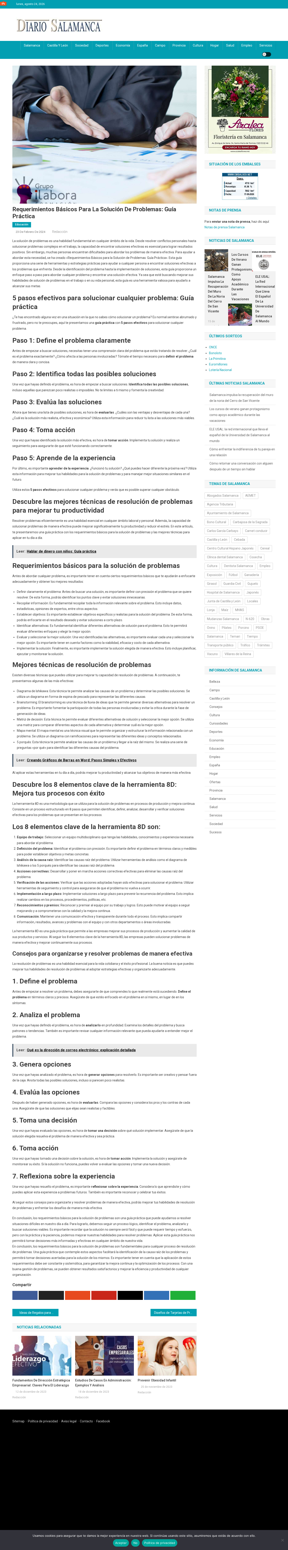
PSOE (260, 627)
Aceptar (121, 1543)
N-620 (250, 619)
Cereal (265, 548)
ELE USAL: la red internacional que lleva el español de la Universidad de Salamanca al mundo (263, 299)
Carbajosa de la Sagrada (250, 522)
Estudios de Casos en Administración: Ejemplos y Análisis (103, 1383)
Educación (21, 224)
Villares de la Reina (238, 654)
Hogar (214, 45)
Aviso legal (68, 1421)
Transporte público (220, 645)
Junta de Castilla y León (224, 601)
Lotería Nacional (220, 370)
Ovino (211, 627)
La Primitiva (217, 358)
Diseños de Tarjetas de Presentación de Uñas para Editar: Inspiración (175, 1312)
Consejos (216, 707)
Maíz (224, 610)
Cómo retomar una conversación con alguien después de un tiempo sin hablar (241, 466)
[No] (282, 1540)
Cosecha (256, 557)
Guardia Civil (232, 583)
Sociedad (81, 45)
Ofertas (214, 782)
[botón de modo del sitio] (266, 54)
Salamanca (32, 45)
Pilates (227, 627)
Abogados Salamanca (222, 495)
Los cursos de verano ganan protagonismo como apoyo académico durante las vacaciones (240, 277)
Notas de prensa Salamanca (225, 227)
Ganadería (251, 575)
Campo (160, 45)
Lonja (211, 610)
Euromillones (218, 364)
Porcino (243, 627)
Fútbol (233, 575)
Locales (252, 601)
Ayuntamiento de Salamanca (228, 513)
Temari (235, 636)
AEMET (250, 495)
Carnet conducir (256, 531)
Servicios (265, 45)
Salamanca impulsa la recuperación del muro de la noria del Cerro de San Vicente (216, 294)
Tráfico (245, 645)
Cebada (239, 539)
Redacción (60, 232)
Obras (265, 619)
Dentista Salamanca (238, 566)
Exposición (214, 575)
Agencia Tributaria (220, 504)
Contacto (86, 1421)
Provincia (179, 45)
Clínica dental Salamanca (225, 557)
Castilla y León (57, 45)
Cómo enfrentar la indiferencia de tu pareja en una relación (242, 452)
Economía (123, 45)
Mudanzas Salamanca (223, 619)
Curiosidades (218, 723)
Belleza (214, 681)
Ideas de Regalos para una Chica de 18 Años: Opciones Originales (39, 1312)
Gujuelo (253, 583)
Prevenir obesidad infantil (157, 1380)
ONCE (213, 347)
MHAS (239, 610)
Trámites (263, 645)
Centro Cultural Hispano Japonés (230, 548)
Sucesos (215, 832)
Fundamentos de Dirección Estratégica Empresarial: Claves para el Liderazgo (41, 1383)
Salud (230, 45)
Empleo (246, 45)
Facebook (103, 1421)
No (135, 1543)
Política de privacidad (43, 1421)
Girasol (212, 583)
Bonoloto (215, 353)
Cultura (198, 45)
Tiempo (252, 636)
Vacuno (212, 654)
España (142, 45)
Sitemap (18, 1421)
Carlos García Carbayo (222, 531)
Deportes (102, 45)
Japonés (252, 592)
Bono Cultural (216, 522)
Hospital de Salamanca (223, 592)
